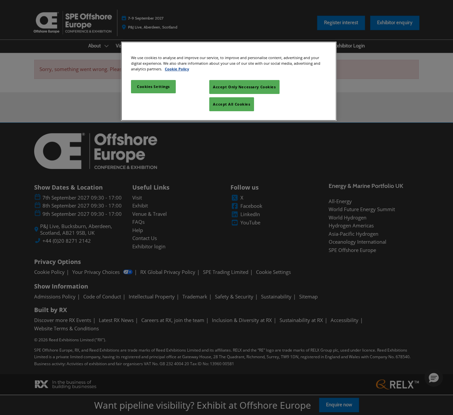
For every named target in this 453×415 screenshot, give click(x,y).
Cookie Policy (177, 68)
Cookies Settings (153, 86)
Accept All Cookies (231, 104)
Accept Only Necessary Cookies (244, 86)
